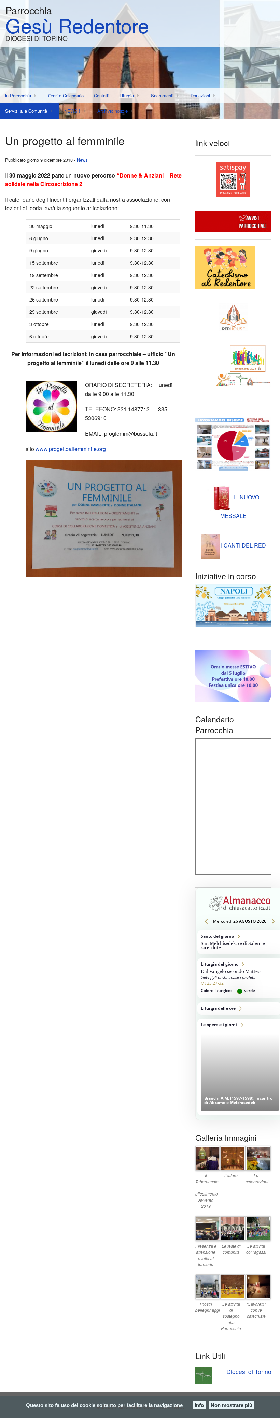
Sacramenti (162, 95)
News (82, 160)
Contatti (101, 95)
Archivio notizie (112, 111)
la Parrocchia (18, 95)
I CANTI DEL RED (243, 545)
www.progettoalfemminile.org (71, 449)
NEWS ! (72, 111)
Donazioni (200, 95)
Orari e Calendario (66, 95)
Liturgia (127, 95)
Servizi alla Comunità (26, 111)
